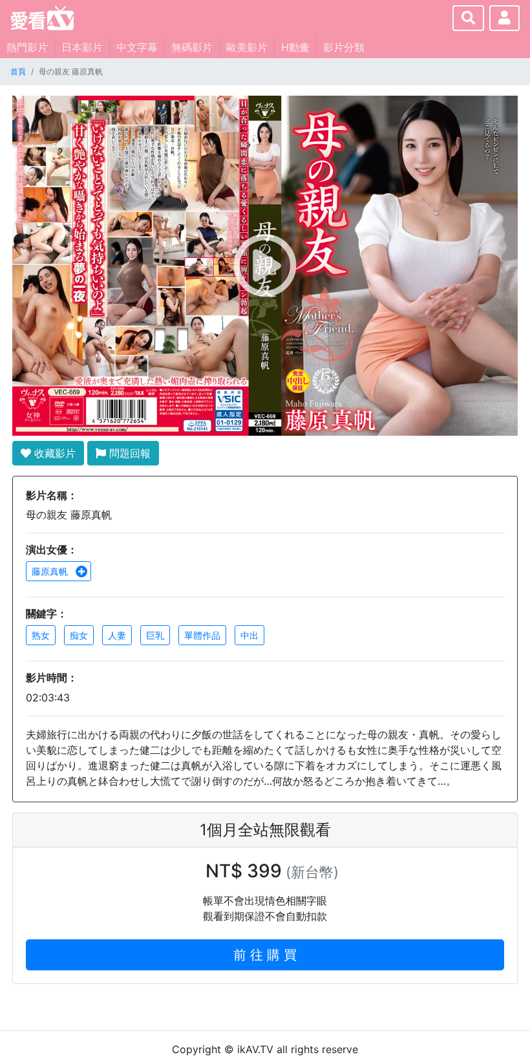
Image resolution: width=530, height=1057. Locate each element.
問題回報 (128, 453)
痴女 (79, 635)
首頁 (18, 71)
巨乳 (155, 635)
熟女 (41, 635)
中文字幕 (137, 47)
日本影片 (82, 47)
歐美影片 (247, 47)
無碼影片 (192, 47)
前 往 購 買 (265, 955)
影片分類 (344, 47)
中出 (249, 635)
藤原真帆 (51, 571)
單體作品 (202, 635)
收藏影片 (53, 453)
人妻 (117, 635)
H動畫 (295, 47)
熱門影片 (27, 47)
